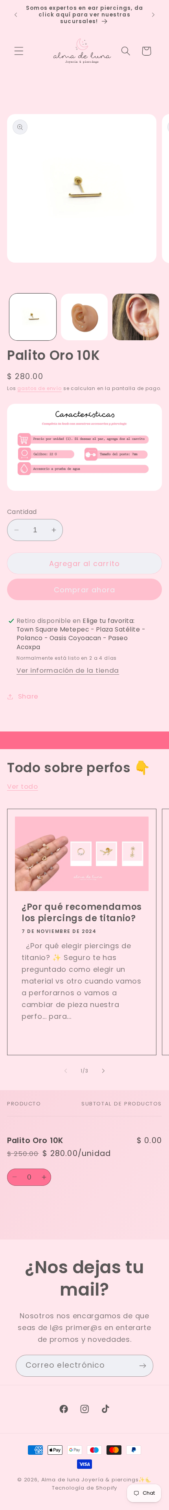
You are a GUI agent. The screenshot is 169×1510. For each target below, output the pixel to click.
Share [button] (28, 696)
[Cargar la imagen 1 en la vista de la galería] (32, 317)
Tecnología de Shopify (85, 1488)
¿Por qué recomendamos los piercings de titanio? (82, 913)
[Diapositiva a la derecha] (103, 1071)
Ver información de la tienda (68, 670)
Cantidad (22, 512)
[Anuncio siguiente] (153, 15)
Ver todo (22, 786)
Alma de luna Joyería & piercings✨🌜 (96, 1479)
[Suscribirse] (142, 1366)
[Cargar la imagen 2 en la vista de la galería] (84, 317)
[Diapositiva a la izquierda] (65, 1071)
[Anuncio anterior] (15, 15)
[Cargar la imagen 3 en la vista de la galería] (135, 317)
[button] (19, 51)
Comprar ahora (85, 590)
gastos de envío (39, 388)
